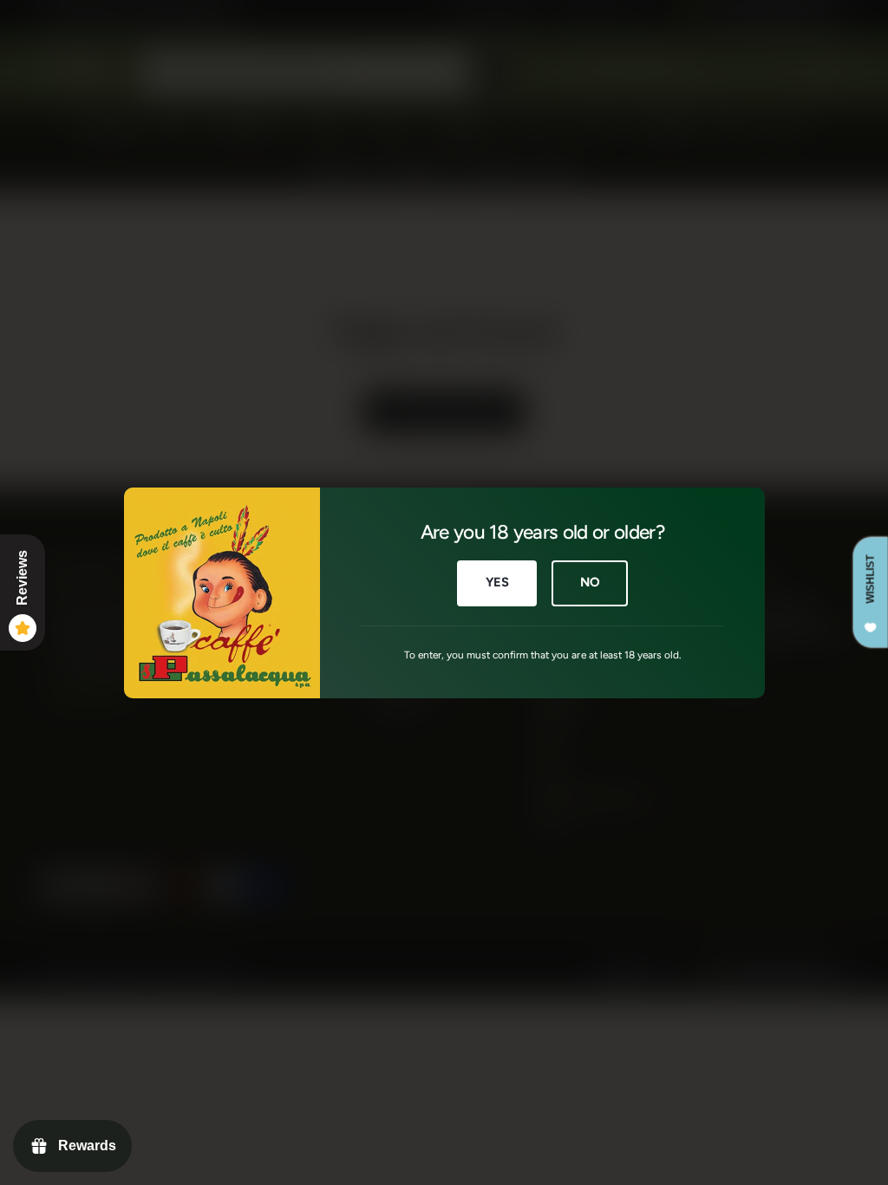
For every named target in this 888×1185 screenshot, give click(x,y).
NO (589, 582)
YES (496, 582)
